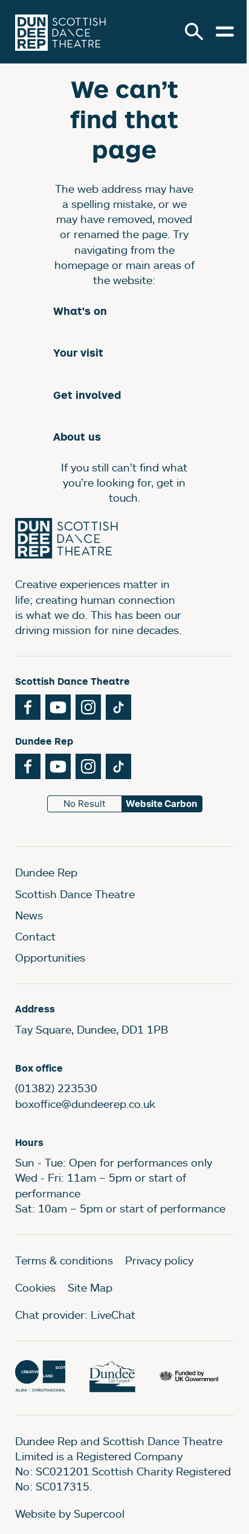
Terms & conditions (64, 1260)
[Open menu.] (225, 31)
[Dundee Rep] (60, 32)
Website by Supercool (69, 1513)
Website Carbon (161, 803)
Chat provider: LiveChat (75, 1314)
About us (77, 436)
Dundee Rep (46, 872)
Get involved (87, 395)
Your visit (78, 352)
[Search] (194, 31)
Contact (35, 936)
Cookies (35, 1287)
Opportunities (50, 957)
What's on (80, 311)
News (29, 915)
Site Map (90, 1287)
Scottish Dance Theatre (75, 894)
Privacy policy (159, 1260)
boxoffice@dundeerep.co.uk (85, 1103)
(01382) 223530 (56, 1088)
